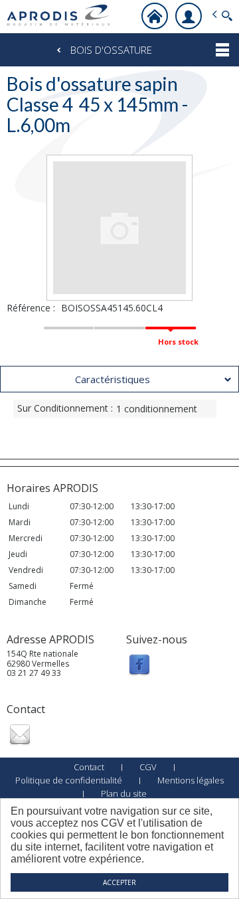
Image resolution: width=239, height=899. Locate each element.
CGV (148, 767)
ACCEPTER (119, 882)
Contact (89, 767)
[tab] (119, 379)
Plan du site (124, 793)
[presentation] (119, 379)
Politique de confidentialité (68, 780)
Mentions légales (190, 780)
